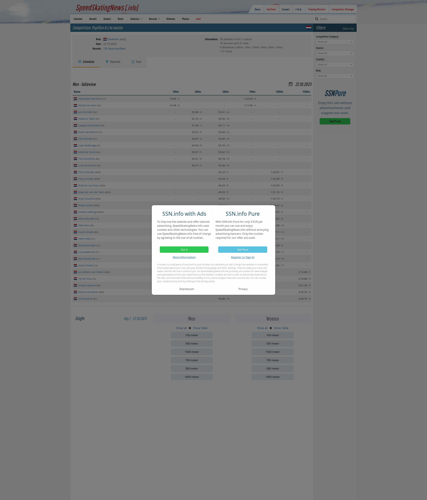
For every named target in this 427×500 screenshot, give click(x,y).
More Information (184, 257)
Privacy (243, 289)
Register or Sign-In (243, 257)
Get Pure (242, 249)
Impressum (186, 289)
